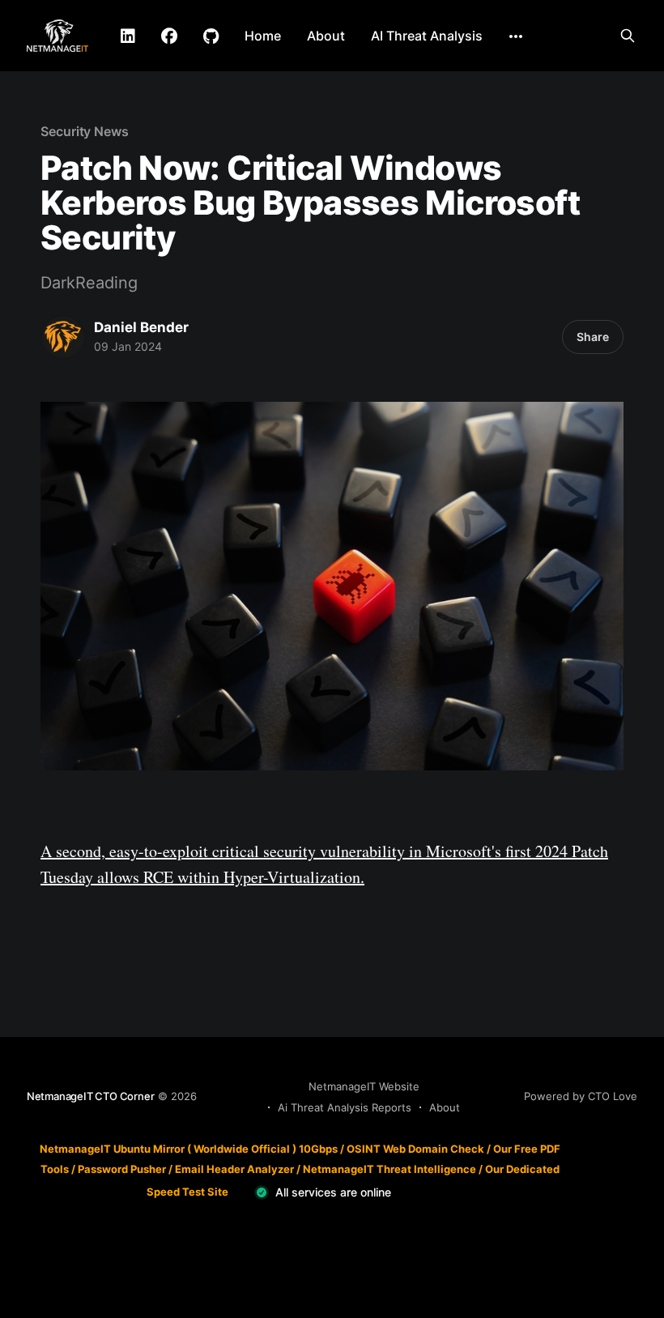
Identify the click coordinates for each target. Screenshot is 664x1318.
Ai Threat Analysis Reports (344, 1107)
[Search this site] (628, 36)
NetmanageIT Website (364, 1086)
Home (263, 36)
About (326, 36)
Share (593, 336)
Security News (84, 131)
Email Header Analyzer (234, 1168)
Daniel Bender (141, 327)
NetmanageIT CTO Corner (91, 1096)
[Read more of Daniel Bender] (63, 337)
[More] (516, 36)
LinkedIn (128, 36)
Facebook (169, 36)
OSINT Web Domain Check (415, 1148)
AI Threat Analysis (427, 36)
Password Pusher (122, 1168)
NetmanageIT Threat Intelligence (389, 1168)
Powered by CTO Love (580, 1096)
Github (211, 36)
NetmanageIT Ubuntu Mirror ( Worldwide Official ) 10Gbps (189, 1148)
